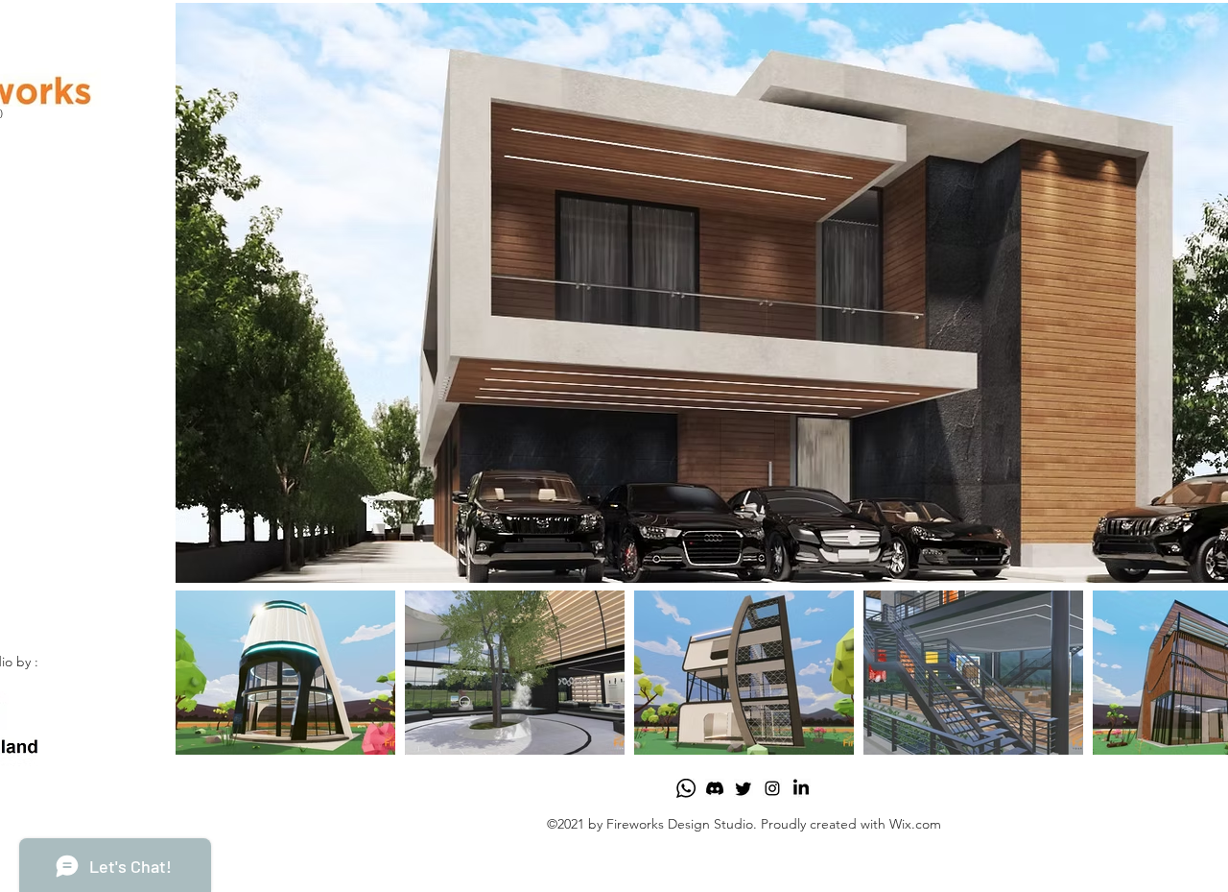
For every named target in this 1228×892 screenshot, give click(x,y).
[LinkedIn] (801, 788)
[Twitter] (743, 788)
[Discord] (714, 788)
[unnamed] (686, 788)
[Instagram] (772, 788)
